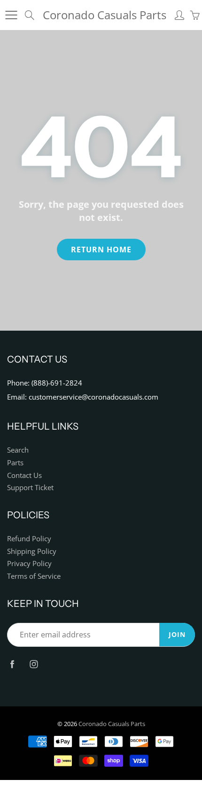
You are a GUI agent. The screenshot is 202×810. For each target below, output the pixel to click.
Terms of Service (34, 576)
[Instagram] (33, 664)
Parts (15, 462)
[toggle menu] (11, 15)
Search (18, 450)
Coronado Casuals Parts (104, 15)
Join (177, 634)
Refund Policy (29, 538)
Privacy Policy (29, 563)
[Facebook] (12, 664)
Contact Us (24, 475)
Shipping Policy (31, 551)
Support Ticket (30, 487)
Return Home (101, 249)
